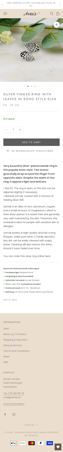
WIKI (5, 362)
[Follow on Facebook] (5, 414)
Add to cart (31, 142)
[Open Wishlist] (58, 447)
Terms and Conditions (16, 351)
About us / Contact (14, 334)
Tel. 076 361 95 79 (13, 393)
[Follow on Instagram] (13, 414)
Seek (6, 328)
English (30, 425)
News (6, 356)
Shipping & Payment (15, 339)
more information (13, 404)
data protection (12, 345)
